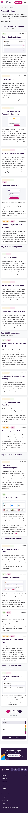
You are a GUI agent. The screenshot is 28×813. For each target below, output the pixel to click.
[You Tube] (22, 769)
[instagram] (18, 769)
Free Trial (18, 2)
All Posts (5, 722)
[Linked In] (25, 769)
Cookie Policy (5, 800)
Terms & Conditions (6, 793)
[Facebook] (12, 769)
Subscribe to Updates (14, 737)
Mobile (4, 732)
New (4, 729)
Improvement (6, 726)
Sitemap (3, 803)
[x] (15, 769)
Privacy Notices (5, 797)
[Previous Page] (20, 711)
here (16, 533)
